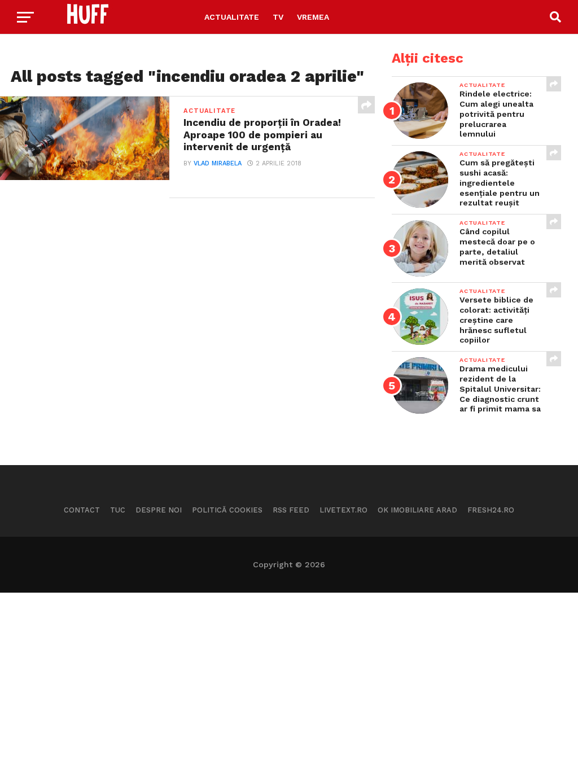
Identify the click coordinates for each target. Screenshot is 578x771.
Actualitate (231, 16)
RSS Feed (291, 510)
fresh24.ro (490, 510)
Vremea (313, 16)
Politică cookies (227, 510)
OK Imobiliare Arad (417, 510)
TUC (117, 510)
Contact (82, 510)
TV (278, 16)
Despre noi (158, 510)
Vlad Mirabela (218, 163)
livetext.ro (343, 510)
